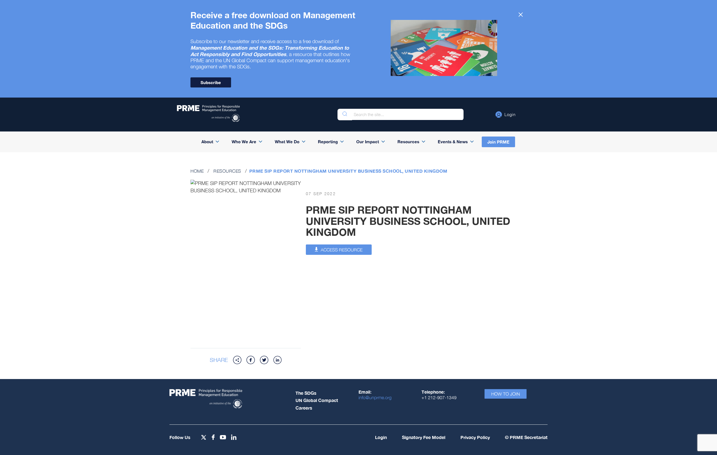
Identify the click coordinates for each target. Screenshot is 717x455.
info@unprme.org (375, 397)
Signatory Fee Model (423, 437)
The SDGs (305, 393)
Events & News (453, 141)
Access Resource (341, 249)
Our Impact (367, 141)
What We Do (287, 141)
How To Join (505, 393)
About (207, 141)
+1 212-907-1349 (439, 397)
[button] (505, 114)
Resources (408, 141)
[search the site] (344, 114)
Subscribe (211, 82)
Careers (303, 407)
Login (381, 437)
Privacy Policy (475, 437)
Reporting (328, 141)
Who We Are (244, 141)
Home (197, 171)
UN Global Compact (316, 400)
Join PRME (498, 141)
